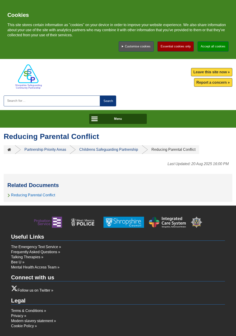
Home (9, 149)
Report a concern (211, 82)
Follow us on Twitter (34, 290)
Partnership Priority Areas (45, 149)
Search (108, 101)
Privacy (17, 316)
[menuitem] (211, 72)
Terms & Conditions (27, 311)
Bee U (16, 262)
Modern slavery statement (32, 321)
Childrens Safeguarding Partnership (108, 149)
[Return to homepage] (28, 76)
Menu (118, 118)
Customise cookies (137, 46)
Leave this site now (210, 72)
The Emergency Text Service (34, 247)
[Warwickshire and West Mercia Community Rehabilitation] (48, 223)
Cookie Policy (22, 326)
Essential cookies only (176, 46)
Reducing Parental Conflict (33, 195)
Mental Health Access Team (33, 267)
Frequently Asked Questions (34, 252)
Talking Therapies (25, 257)
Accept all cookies (213, 46)
